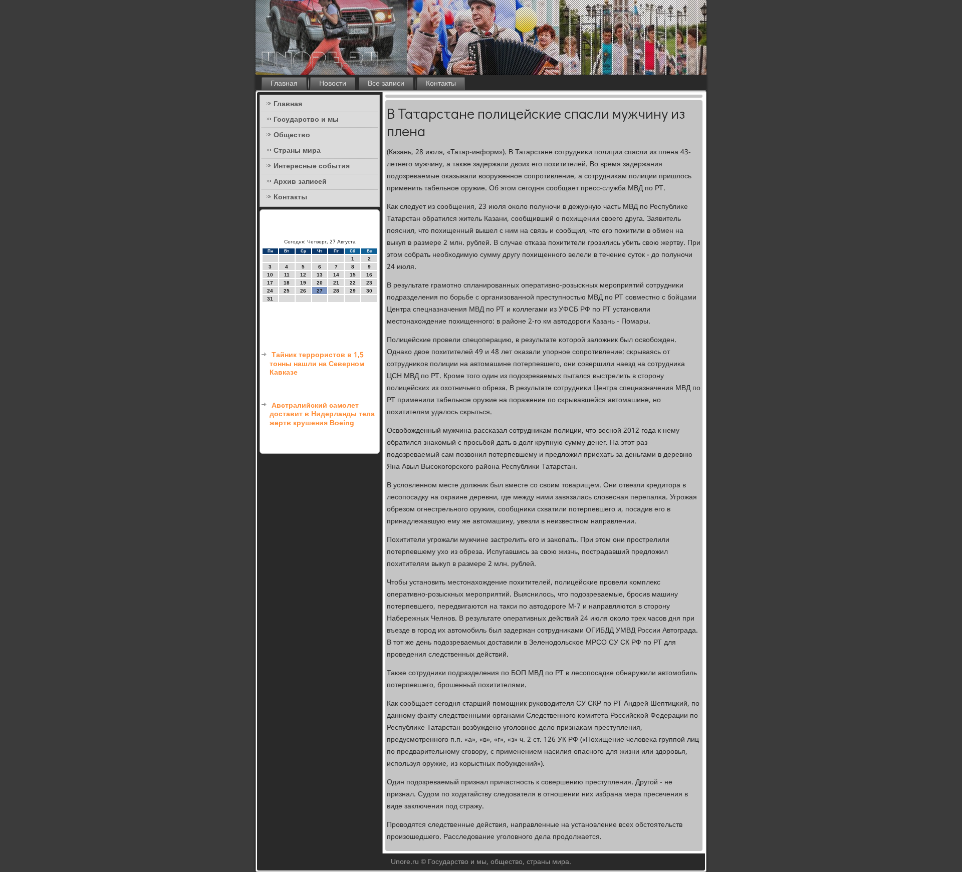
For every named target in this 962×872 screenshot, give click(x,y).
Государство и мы (306, 120)
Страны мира (297, 151)
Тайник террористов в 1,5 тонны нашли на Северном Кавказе (317, 364)
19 (303, 282)
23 (369, 282)
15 (353, 274)
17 (270, 282)
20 (320, 282)
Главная (284, 84)
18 (287, 282)
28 (336, 291)
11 (287, 274)
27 (320, 291)
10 (270, 274)
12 (303, 274)
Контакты (441, 84)
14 (336, 274)
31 (270, 299)
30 (369, 291)
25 (287, 291)
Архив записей (300, 182)
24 (270, 291)
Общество (292, 135)
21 (336, 282)
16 (369, 274)
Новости (332, 84)
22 (353, 282)
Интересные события (312, 166)
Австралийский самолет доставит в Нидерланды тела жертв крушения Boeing (322, 414)
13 (320, 274)
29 (353, 291)
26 (303, 291)
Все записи (386, 84)
